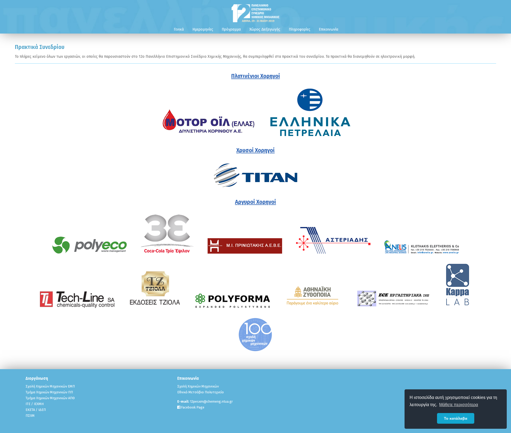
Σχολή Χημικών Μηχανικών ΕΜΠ (50, 386)
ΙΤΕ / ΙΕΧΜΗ (35, 404)
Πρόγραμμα (231, 29)
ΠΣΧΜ (30, 416)
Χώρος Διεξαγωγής (264, 29)
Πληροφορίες (299, 29)
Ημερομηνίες (202, 29)
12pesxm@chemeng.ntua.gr (211, 401)
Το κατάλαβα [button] (455, 418)
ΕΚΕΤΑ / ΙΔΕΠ (36, 410)
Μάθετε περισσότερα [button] (458, 404)
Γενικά (179, 29)
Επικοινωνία (328, 29)
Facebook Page (192, 407)
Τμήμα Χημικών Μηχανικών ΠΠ (49, 392)
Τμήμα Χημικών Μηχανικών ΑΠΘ (50, 398)
